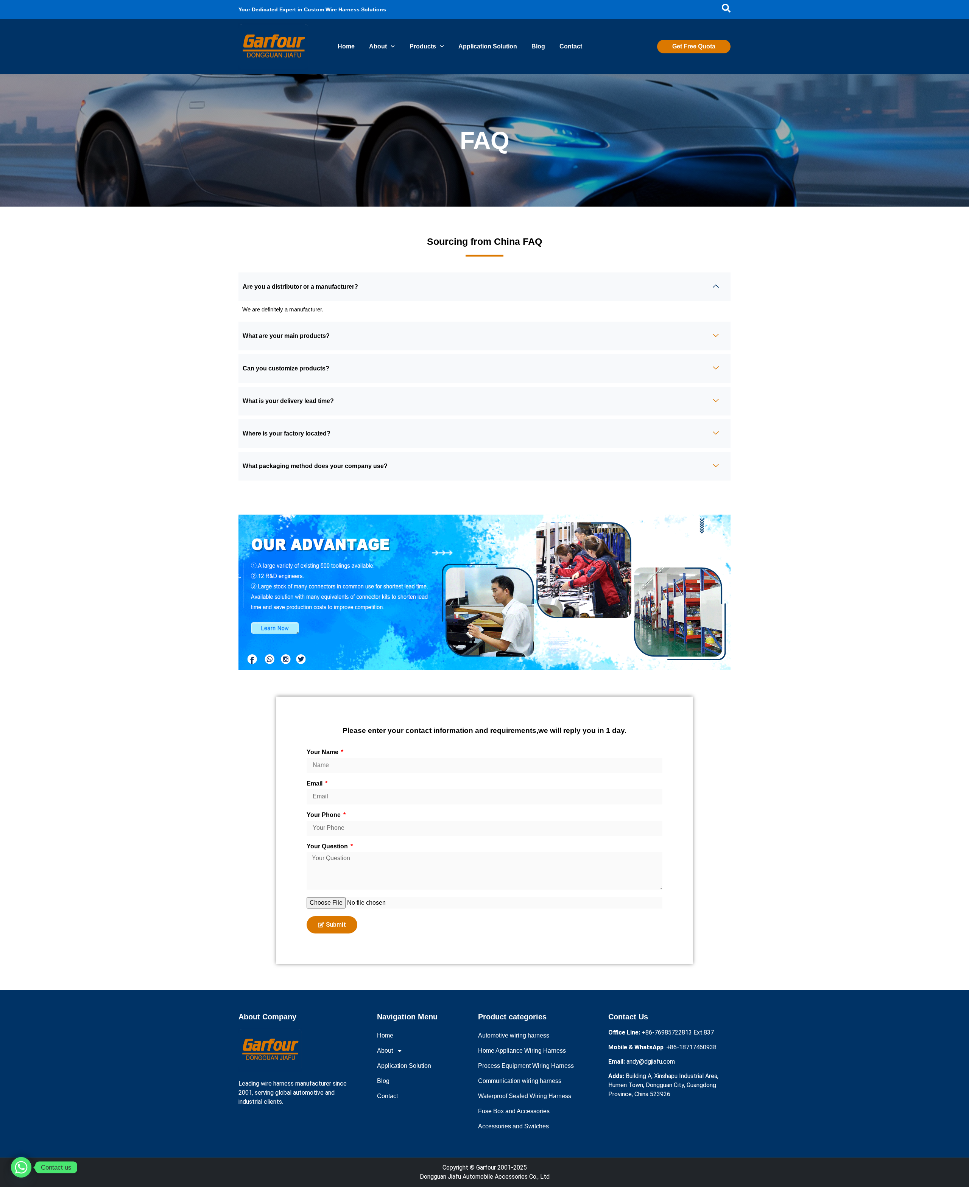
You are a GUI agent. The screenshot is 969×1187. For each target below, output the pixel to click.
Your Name (323, 752)
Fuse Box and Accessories (514, 1111)
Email (315, 784)
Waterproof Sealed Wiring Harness (524, 1096)
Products (423, 46)
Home (346, 46)
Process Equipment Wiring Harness (526, 1066)
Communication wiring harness (519, 1081)
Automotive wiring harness (513, 1035)
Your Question (328, 846)
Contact (570, 46)
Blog (538, 46)
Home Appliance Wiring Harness (522, 1050)
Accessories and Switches (513, 1126)
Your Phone (324, 815)
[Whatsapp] (21, 1167)
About (378, 46)
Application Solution (487, 46)
